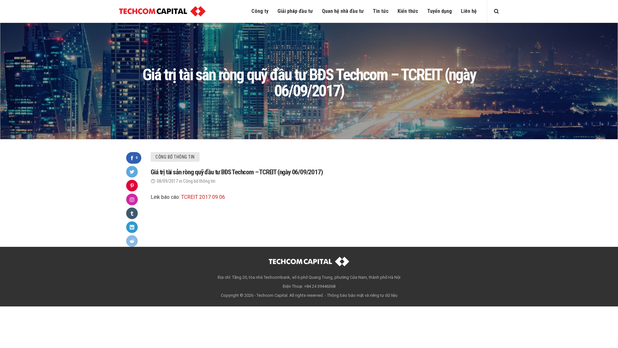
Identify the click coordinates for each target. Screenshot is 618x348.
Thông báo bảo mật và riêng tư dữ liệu (362, 295)
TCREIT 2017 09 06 (203, 197)
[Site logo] (162, 11)
